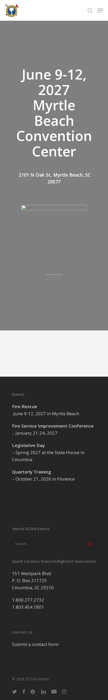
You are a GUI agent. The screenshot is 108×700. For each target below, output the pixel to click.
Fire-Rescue (24, 406)
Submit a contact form (35, 644)
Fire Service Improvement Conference (53, 426)
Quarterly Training (31, 472)
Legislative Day (28, 445)
